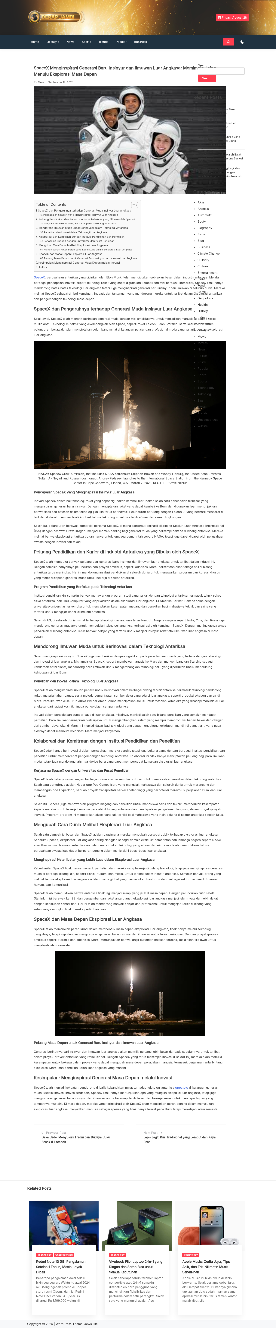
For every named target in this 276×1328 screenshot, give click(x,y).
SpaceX (39, 277)
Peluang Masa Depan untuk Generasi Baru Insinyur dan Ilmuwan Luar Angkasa (90, 258)
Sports (86, 42)
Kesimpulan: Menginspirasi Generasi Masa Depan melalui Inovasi (79, 262)
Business (140, 42)
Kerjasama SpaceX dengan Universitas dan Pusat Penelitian (79, 240)
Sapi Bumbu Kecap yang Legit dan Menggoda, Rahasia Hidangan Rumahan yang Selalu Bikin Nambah (219, 172)
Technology (206, 388)
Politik (202, 362)
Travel (202, 407)
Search (203, 65)
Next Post (150, 1133)
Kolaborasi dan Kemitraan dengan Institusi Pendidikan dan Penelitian (81, 236)
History (203, 311)
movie (202, 336)
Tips (201, 400)
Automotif (205, 215)
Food (201, 285)
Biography (205, 228)
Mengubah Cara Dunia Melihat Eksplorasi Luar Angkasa (73, 245)
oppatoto (181, 1087)
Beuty (202, 221)
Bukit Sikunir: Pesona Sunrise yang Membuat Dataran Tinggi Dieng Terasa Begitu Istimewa (219, 140)
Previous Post (56, 1133)
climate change (209, 253)
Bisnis (202, 234)
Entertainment (207, 273)
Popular (121, 42)
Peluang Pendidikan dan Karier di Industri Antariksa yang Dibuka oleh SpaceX (87, 219)
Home (35, 42)
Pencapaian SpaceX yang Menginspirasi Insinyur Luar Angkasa (80, 214)
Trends (103, 42)
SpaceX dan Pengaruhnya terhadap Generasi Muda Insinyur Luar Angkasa (84, 210)
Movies (203, 343)
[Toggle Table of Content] (132, 205)
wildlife (203, 426)
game (202, 292)
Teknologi (204, 394)
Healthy (203, 304)
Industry (203, 317)
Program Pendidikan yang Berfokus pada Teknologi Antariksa (80, 223)
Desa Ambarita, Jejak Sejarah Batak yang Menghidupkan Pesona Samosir (221, 156)
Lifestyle (53, 42)
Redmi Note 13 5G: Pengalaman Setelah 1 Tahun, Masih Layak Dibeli (60, 1267)
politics (202, 356)
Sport (202, 375)
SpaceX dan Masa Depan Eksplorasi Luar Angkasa (70, 254)
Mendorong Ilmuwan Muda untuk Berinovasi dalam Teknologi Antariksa (83, 227)
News (70, 42)
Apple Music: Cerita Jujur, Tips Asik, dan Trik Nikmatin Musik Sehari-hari (206, 1267)
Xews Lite (91, 1324)
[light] (242, 42)
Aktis (201, 202)
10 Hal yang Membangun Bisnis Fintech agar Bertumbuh (217, 111)
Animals (203, 209)
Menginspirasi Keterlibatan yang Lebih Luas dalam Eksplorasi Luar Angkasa (88, 249)
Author (43, 267)
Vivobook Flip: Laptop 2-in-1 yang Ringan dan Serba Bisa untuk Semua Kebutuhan (135, 1267)
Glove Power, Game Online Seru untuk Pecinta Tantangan (217, 125)
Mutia (41, 82)
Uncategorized (208, 420)
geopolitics (205, 298)
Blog (201, 241)
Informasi (204, 324)
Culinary (203, 260)
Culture (203, 266)
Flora (201, 279)
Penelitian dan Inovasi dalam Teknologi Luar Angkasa (75, 232)
